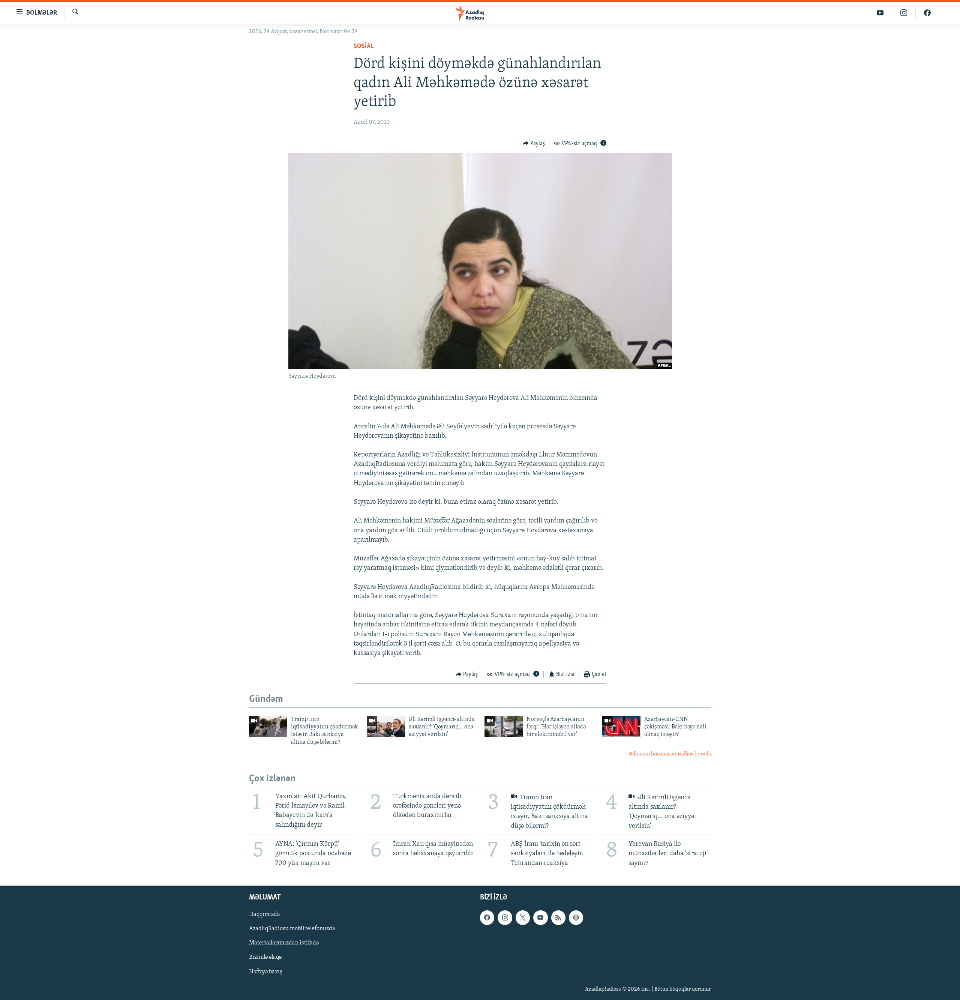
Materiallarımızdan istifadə (284, 943)
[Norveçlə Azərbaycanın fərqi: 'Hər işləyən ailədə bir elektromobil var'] (503, 726)
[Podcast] (576, 917)
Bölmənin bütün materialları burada (669, 754)
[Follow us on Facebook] (487, 917)
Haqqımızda (264, 914)
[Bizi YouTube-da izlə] (880, 13)
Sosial (364, 46)
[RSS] (558, 917)
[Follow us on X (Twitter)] (523, 917)
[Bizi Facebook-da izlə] (927, 13)
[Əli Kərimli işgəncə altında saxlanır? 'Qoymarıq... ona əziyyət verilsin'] (386, 726)
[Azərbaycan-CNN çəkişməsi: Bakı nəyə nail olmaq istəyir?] (621, 726)
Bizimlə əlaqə (265, 957)
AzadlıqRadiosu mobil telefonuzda (292, 929)
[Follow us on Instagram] (505, 917)
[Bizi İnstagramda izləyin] (904, 13)
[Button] (534, 144)
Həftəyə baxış (265, 971)
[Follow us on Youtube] (540, 917)
